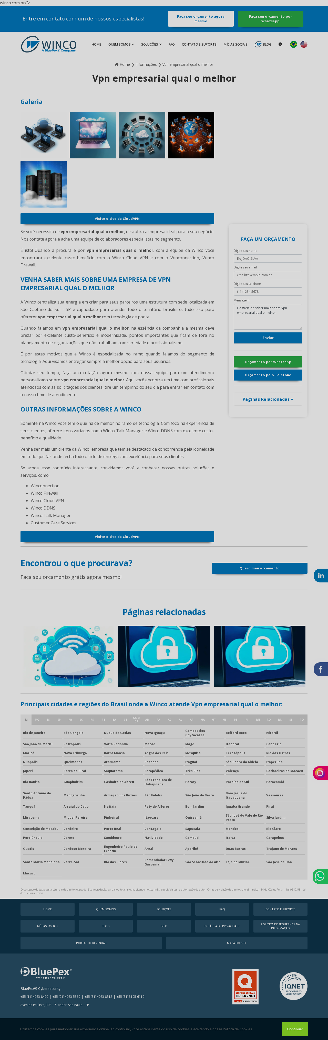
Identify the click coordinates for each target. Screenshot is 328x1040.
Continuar (295, 1029)
